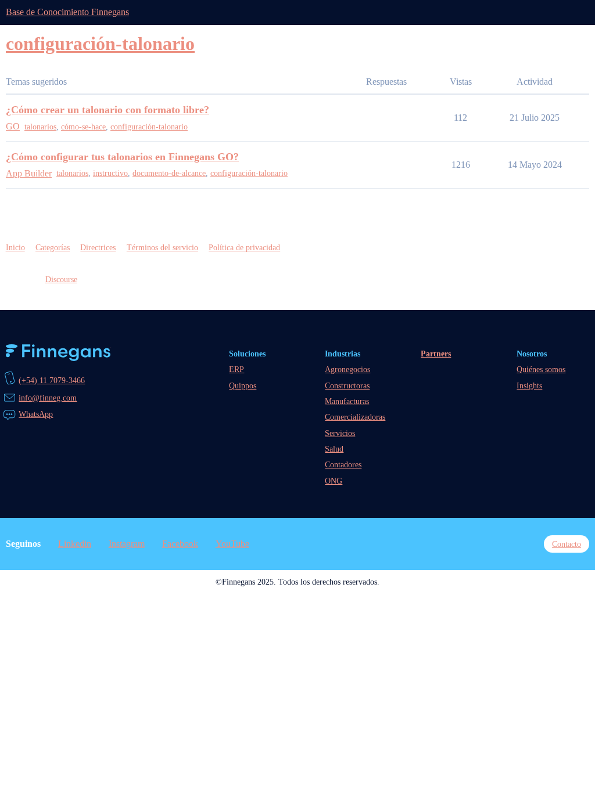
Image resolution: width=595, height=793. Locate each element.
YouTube (232, 544)
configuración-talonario (149, 126)
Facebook (180, 544)
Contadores (343, 464)
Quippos (242, 385)
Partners (436, 353)
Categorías (52, 247)
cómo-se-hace (83, 126)
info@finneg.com (48, 397)
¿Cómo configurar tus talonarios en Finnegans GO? (122, 157)
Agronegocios (347, 369)
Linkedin (74, 544)
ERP (236, 369)
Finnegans (58, 353)
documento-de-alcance (169, 173)
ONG (333, 480)
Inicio (15, 247)
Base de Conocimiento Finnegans (67, 12)
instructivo (110, 173)
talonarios (40, 126)
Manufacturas (347, 401)
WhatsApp (36, 414)
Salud (334, 448)
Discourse (61, 279)
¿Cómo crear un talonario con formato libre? (107, 110)
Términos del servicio (162, 247)
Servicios (340, 433)
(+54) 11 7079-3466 (52, 380)
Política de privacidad (244, 247)
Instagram (127, 544)
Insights (529, 385)
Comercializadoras (355, 416)
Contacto (566, 544)
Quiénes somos (541, 369)
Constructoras (347, 385)
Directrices (98, 247)
